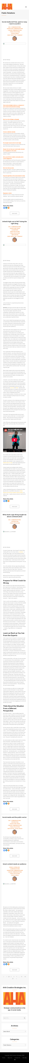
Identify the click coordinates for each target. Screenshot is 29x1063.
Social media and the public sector (14, 817)
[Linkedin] (6, 208)
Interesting (15, 521)
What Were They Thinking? (15, 35)
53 (12, 978)
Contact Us (17, 1057)
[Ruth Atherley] (14, 38)
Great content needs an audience (14, 864)
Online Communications (15, 30)
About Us (10, 1057)
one (11, 387)
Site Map (25, 1057)
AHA (9, 27)
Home (3, 1057)
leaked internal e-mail (7, 462)
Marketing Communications (15, 28)
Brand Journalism (14, 867)
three (17, 387)
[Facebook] (4, 208)
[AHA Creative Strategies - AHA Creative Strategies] (11, 6)
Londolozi (21, 552)
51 (21, 976)
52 (25, 976)
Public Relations (15, 32)
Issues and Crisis (15, 228)
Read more (14, 213)
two (13, 387)
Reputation (15, 234)
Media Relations (15, 231)
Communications (16, 27)
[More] (8, 208)
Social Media (15, 33)
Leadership (15, 230)
